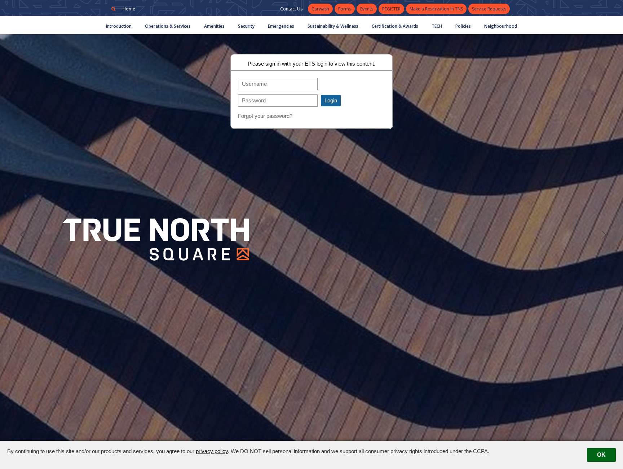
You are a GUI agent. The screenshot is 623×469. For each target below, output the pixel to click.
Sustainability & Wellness (333, 26)
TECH (437, 26)
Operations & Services (168, 26)
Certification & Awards (395, 26)
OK (601, 455)
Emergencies (281, 26)
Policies (463, 26)
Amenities (214, 26)
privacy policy (212, 451)
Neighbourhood (500, 26)
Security (246, 26)
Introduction (119, 26)
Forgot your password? (265, 116)
